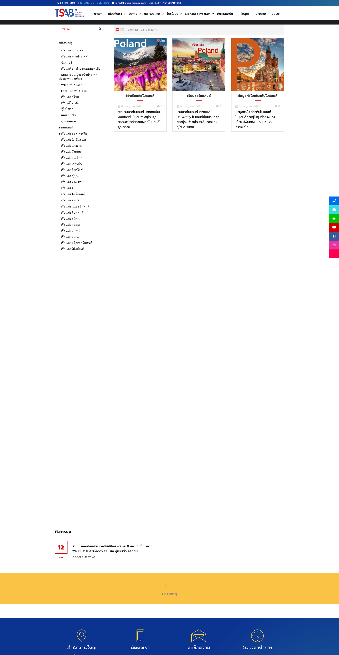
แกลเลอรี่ (67, 127)
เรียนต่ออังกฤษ (71, 151)
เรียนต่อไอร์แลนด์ (73, 194)
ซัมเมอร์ (66, 62)
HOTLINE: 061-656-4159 (93, 3)
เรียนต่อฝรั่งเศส (71, 182)
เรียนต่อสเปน (70, 236)
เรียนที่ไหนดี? (70, 103)
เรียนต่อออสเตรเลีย (74, 133)
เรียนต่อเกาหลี (70, 230)
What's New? (71, 84)
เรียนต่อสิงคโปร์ (72, 170)
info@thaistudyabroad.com (131, 3)
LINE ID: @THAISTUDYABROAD (165, 3)
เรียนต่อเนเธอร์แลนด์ (75, 206)
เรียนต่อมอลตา (71, 224)
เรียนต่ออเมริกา (71, 157)
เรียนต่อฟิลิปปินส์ (72, 249)
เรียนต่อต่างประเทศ (74, 56)
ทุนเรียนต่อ (68, 121)
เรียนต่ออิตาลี (70, 200)
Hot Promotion (74, 91)
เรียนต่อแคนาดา (72, 145)
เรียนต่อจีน (68, 188)
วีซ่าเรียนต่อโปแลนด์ (140, 95)
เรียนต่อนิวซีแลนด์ (73, 139)
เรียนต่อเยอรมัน (71, 164)
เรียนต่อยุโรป (70, 97)
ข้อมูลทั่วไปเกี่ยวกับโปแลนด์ (257, 95)
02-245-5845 (68, 3)
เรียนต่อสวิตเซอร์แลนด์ (76, 243)
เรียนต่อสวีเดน (70, 218)
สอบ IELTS (68, 115)
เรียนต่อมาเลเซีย (72, 50)
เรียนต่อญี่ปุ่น (69, 176)
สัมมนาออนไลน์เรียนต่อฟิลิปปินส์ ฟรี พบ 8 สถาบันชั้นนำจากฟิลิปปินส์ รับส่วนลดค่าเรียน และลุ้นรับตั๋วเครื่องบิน (112, 549)
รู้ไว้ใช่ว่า (67, 109)
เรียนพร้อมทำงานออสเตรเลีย (80, 68)
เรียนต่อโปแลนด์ (199, 95)
